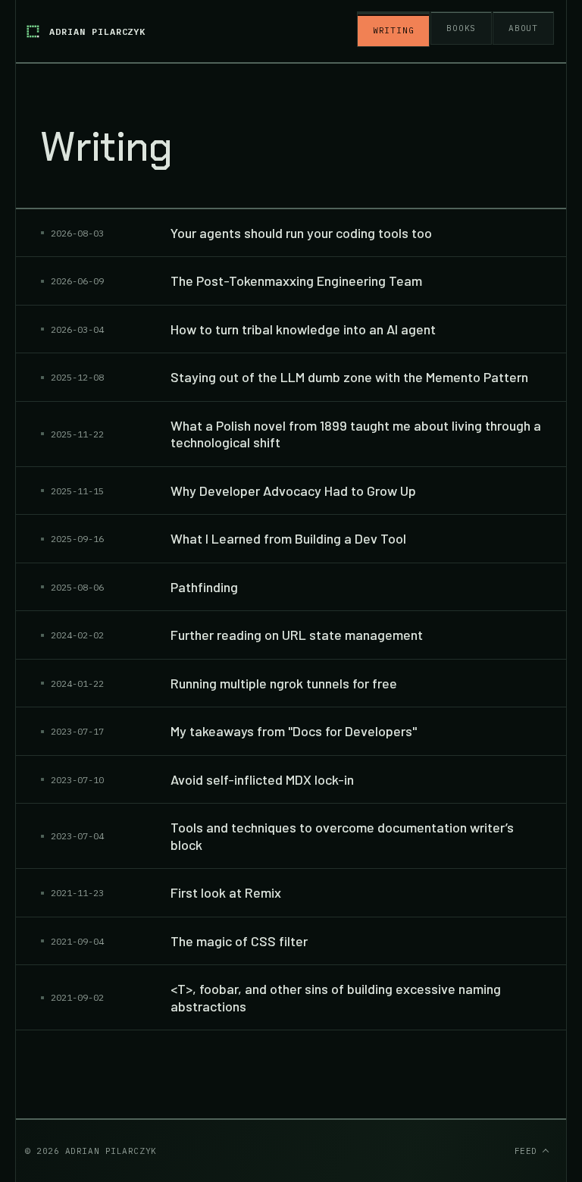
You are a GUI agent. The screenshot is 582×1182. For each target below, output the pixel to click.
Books (461, 28)
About (523, 28)
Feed (514, 1151)
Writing (393, 30)
